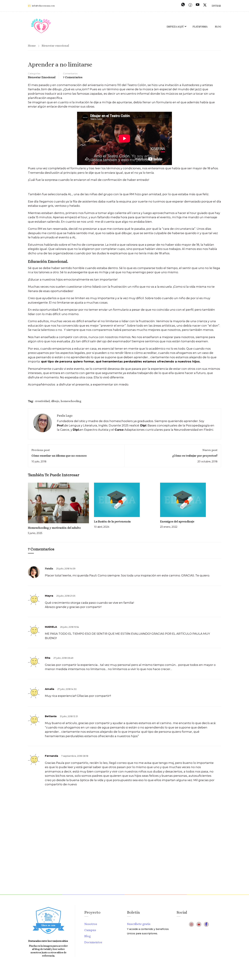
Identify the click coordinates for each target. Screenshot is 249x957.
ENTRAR (216, 5)
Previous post (41, 450)
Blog (218, 26)
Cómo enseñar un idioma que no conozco (59, 455)
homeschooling (71, 401)
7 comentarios (72, 77)
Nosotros (90, 924)
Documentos (93, 942)
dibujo (55, 401)
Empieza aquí (175, 26)
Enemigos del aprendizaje (177, 521)
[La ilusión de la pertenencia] (117, 499)
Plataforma (200, 26)
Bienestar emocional (55, 45)
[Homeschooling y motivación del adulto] (58, 502)
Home (32, 45)
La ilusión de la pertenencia (112, 521)
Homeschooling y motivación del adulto (54, 527)
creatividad (42, 401)
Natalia (49, 568)
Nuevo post (209, 450)
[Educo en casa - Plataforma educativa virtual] (41, 26)
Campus (90, 930)
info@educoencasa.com (43, 6)
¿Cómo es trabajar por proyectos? (194, 455)
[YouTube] (198, 924)
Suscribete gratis (138, 924)
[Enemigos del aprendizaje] (183, 499)
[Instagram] (191, 924)
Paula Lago (64, 415)
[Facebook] (206, 924)
